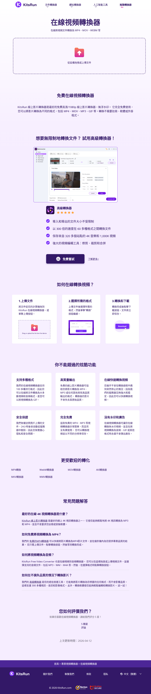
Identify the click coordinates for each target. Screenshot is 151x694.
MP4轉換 (16, 469)
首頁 (56, 663)
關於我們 (47, 674)
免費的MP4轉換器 (39, 541)
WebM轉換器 (47, 469)
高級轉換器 (35, 582)
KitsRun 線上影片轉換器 (34, 520)
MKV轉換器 (17, 477)
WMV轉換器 (46, 477)
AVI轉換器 (101, 469)
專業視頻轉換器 (69, 663)
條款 (88, 674)
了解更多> (93, 259)
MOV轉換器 (74, 469)
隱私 (105, 674)
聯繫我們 (69, 674)
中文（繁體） (131, 674)
